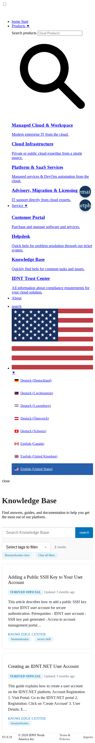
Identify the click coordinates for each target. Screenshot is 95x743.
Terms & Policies (64, 737)
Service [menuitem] (20, 206)
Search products (24, 33)
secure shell (44, 639)
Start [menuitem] (20, 21)
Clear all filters (46, 555)
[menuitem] (16, 306)
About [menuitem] (16, 298)
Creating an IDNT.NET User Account (43, 666)
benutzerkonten (19, 639)
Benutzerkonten (17, 555)
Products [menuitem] (21, 26)
